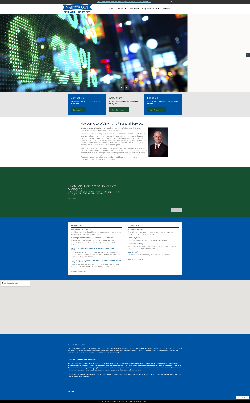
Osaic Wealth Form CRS (76, 345)
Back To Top (242, 397)
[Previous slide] (2, 55)
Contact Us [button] (77, 110)
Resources (133, 9)
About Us (120, 9)
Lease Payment (134, 238)
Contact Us (166, 9)
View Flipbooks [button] (155, 110)
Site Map (71, 391)
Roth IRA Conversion (136, 229)
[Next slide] (248, 55)
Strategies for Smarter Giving (82, 229)
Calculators (133, 225)
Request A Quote (149, 9)
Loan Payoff (133, 252)
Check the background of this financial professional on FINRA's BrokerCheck (124, 2)
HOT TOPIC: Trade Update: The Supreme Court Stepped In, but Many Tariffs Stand (96, 261)
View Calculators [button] (118, 110)
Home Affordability (135, 244)
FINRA (156, 348)
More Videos (72, 198)
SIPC (160, 348)
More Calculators (135, 259)
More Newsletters (78, 271)
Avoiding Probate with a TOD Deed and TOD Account (92, 238)
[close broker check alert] (171, 2)
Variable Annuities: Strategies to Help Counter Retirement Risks (94, 249)
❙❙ (127, 87)
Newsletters (76, 225)
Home (110, 9)
